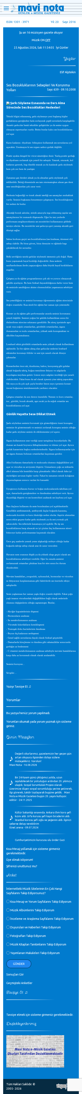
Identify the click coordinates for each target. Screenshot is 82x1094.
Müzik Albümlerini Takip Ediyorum (32, 910)
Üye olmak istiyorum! (19, 859)
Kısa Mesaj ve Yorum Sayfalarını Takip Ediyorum (40, 901)
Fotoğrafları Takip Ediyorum (28, 936)
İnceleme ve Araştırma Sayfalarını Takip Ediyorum (42, 918)
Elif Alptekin (68, 72)
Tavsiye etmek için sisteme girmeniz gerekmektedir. (39, 1014)
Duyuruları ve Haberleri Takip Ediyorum (35, 927)
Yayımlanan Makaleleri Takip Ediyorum (35, 953)
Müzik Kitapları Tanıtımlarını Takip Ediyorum (38, 944)
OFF (47, 40)
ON (42, 40)
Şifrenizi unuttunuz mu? (21, 866)
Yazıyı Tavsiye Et (18, 686)
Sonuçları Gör (15, 974)
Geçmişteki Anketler (19, 983)
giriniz (10, 726)
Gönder (19, 963)
